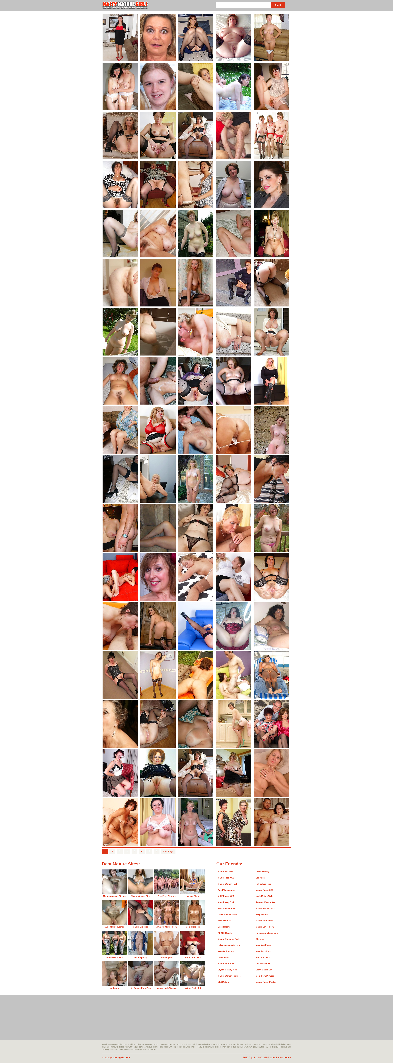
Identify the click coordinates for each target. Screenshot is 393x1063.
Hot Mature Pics (263, 884)
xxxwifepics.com (226, 951)
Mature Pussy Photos (266, 982)
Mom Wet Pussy (263, 945)
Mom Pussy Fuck (226, 902)
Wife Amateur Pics (226, 908)
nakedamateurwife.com (229, 945)
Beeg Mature (262, 914)
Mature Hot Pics (225, 872)
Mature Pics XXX (226, 878)
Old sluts (260, 939)
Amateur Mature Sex (265, 902)
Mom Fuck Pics (263, 951)
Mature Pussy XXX (264, 890)
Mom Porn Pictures (265, 976)
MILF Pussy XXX (226, 896)
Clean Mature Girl (264, 970)
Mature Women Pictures (229, 976)
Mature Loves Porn (265, 927)
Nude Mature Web (264, 896)
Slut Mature (223, 982)
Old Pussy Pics (263, 963)
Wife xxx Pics (224, 921)
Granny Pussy (262, 872)
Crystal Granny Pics (227, 970)
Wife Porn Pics (263, 957)
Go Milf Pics (224, 957)
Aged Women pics (226, 890)
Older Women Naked (227, 914)
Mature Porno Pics (264, 921)
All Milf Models (225, 933)
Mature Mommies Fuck (228, 939)
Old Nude (260, 878)
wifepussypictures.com (267, 933)
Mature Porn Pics (226, 963)
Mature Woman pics (265, 908)
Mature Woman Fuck (227, 884)
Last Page (168, 851)
